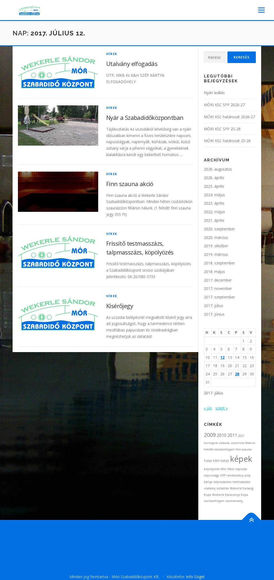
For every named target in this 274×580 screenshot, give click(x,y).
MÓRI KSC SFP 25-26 (222, 128)
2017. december (218, 280)
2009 (210, 434)
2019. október (216, 245)
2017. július (213, 305)
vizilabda (222, 488)
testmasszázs (241, 482)
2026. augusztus (218, 169)
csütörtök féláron (243, 443)
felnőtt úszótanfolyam (219, 449)
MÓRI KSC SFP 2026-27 (224, 104)
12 (222, 357)
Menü (261, 10)
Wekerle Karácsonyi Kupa (230, 495)
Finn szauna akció (129, 184)
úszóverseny (234, 501)
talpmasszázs (222, 482)
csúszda (224, 443)
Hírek (111, 54)
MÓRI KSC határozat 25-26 (227, 140)
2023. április (214, 203)
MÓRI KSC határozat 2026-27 (229, 116)
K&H (216, 461)
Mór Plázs (227, 469)
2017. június (214, 314)
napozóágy (211, 475)
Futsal (208, 461)
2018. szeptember (219, 262)
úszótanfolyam (214, 501)
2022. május (214, 211)
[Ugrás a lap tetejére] (251, 520)
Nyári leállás (214, 92)
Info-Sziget (195, 576)
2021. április (214, 220)
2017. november (218, 288)
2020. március (216, 237)
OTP (222, 475)
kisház (224, 461)
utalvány (209, 488)
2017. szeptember (219, 297)
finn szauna (244, 449)
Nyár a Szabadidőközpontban (144, 117)
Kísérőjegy (119, 306)
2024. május (214, 194)
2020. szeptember (219, 228)
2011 (232, 435)
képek (241, 458)
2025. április (214, 186)
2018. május (214, 271)
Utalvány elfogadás (131, 64)
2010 (221, 435)
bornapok (211, 443)
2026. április (214, 177)
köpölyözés (212, 469)
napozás (241, 469)
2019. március (216, 254)
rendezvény (234, 475)
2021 (241, 436)
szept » (221, 408)
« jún (208, 408)
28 (237, 373)
